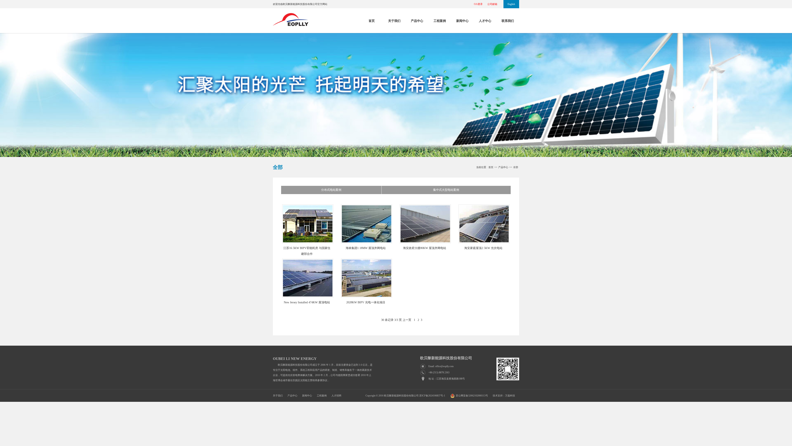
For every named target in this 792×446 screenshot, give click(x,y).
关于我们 (394, 21)
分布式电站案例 (331, 189)
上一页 (407, 319)
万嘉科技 (510, 395)
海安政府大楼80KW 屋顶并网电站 (424, 248)
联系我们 (508, 21)
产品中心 (417, 21)
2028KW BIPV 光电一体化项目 (365, 302)
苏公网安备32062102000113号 (472, 395)
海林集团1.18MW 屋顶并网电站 (366, 248)
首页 (372, 21)
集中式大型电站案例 (446, 189)
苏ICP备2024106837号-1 (432, 395)
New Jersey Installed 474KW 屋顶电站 (307, 302)
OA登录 (478, 4)
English (511, 4)
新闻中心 (462, 21)
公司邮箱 (492, 4)
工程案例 (440, 21)
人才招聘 (336, 395)
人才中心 (485, 21)
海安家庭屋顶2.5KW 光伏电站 (483, 248)
